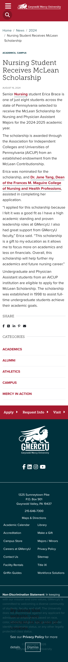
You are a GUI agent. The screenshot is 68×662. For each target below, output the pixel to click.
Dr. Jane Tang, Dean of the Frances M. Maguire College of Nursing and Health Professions (34, 182)
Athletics (11, 371)
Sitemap (43, 557)
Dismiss (33, 647)
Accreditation (12, 533)
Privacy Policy (47, 549)
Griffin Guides (12, 573)
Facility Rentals (13, 565)
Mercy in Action (17, 393)
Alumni (9, 360)
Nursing (21, 94)
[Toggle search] (7, 15)
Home (7, 30)
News (20, 30)
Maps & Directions (34, 518)
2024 (33, 30)
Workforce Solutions (51, 573)
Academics (12, 349)
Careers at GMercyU (17, 549)
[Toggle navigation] (8, 6)
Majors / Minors (48, 541)
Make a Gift (45, 533)
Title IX (42, 565)
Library (42, 525)
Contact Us (10, 557)
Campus (10, 382)
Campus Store (12, 541)
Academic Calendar (16, 525)
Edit (5, 473)
